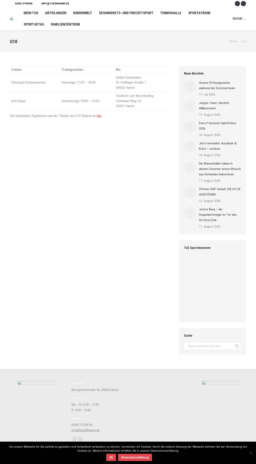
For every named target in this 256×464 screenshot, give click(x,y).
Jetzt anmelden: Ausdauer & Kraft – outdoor (218, 146)
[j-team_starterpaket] (207, 278)
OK (111, 457)
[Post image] (190, 86)
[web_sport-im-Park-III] (222, 294)
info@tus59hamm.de (55, 3)
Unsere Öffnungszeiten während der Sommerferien (217, 85)
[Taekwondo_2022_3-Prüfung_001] (222, 309)
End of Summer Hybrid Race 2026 (217, 125)
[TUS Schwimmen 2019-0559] (191, 278)
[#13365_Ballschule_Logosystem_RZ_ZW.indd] (207, 294)
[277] (191, 263)
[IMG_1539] (222, 278)
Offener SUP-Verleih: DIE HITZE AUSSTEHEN (220, 191)
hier (99, 116)
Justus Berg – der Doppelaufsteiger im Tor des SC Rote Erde (218, 215)
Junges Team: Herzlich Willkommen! (214, 105)
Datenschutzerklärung (135, 457)
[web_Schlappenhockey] (207, 309)
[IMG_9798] (207, 263)
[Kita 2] (191, 294)
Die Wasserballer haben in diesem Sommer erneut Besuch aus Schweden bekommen (220, 169)
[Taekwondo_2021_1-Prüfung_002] (191, 309)
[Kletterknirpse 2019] (222, 263)
